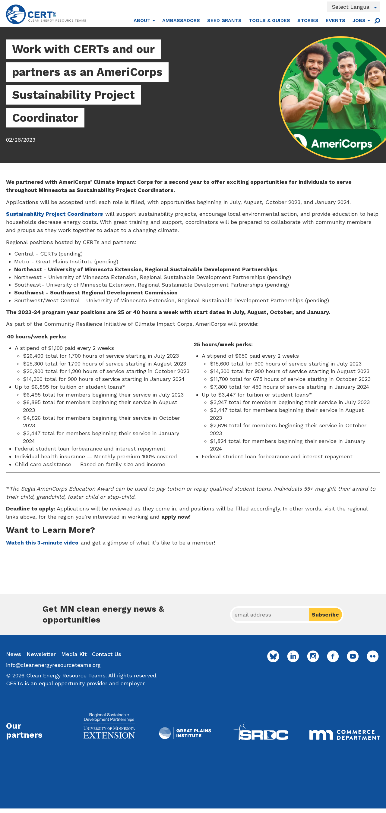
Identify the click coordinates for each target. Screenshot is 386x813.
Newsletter (41, 654)
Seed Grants (224, 20)
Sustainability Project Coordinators (54, 214)
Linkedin (293, 656)
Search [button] (377, 20)
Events (335, 20)
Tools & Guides (269, 20)
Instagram (313, 656)
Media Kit (74, 654)
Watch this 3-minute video (42, 542)
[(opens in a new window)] (109, 725)
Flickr (373, 656)
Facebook (333, 656)
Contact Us (106, 654)
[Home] (46, 14)
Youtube (353, 656)
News (13, 654)
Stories (307, 20)
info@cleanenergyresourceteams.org (53, 665)
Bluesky (273, 656)
